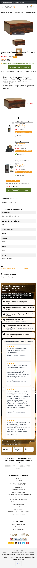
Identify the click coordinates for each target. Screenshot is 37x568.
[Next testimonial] (33, 389)
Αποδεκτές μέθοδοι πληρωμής (18, 506)
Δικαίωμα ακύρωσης (18, 504)
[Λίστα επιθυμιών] (34, 7)
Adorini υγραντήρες (18, 529)
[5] (24, 125)
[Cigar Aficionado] (7, 449)
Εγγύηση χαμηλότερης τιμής (15, 319)
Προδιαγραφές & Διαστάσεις (15, 71)
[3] (21, 125)
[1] (17, 125)
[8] (22, 165)
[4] (22, 125)
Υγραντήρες (18, 527)
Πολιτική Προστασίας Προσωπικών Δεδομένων (18, 494)
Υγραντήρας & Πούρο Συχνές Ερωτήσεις (18, 511)
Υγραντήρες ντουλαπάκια (18, 524)
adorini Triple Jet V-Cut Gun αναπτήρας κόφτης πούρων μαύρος (22, 162)
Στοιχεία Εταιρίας (18, 509)
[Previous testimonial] (3, 389)
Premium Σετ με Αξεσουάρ (22, 142)
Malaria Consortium (17, 552)
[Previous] (2, 71)
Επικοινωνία (18, 478)
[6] (20, 165)
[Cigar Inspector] (29, 449)
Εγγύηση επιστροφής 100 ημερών (18, 499)
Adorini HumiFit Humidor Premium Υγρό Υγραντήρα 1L (24, 122)
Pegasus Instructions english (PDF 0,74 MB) (14, 268)
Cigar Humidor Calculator (18, 514)
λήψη (27, 71)
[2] (19, 125)
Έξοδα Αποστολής (18, 487)
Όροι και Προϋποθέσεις (18, 492)
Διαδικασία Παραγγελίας (18, 489)
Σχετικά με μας (19, 497)
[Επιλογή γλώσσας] (18, 563)
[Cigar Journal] (18, 449)
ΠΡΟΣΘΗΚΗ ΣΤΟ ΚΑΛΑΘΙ (19, 67)
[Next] (35, 71)
